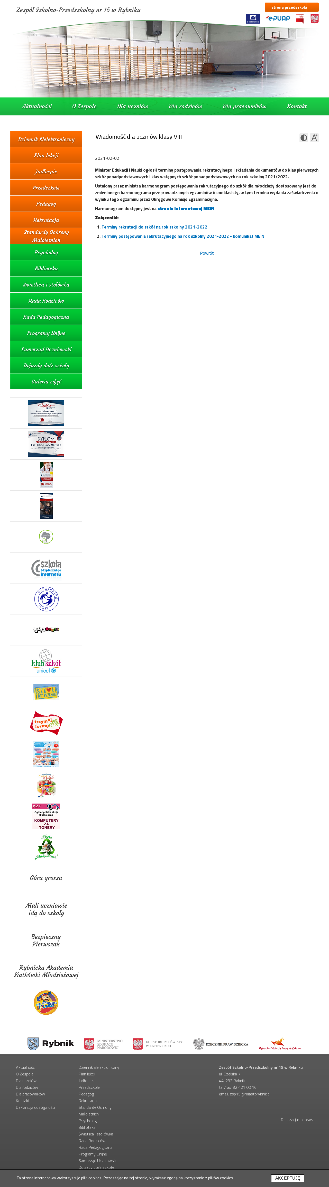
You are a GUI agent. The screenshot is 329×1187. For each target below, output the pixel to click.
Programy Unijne (46, 333)
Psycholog (46, 252)
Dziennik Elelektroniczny (46, 139)
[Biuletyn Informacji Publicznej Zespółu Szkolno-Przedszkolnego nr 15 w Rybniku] (300, 19)
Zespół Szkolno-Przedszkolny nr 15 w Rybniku (78, 10)
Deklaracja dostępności (35, 1107)
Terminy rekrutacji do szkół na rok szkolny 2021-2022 (154, 227)
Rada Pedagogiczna (46, 317)
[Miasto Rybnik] (51, 1044)
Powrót (207, 253)
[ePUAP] (277, 18)
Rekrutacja (46, 220)
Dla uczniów (132, 106)
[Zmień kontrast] (303, 137)
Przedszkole (46, 187)
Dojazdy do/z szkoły (46, 365)
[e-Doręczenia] (253, 19)
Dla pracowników (245, 106)
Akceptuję (287, 1178)
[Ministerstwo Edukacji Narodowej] (103, 1044)
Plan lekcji (46, 155)
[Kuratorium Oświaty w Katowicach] (157, 1044)
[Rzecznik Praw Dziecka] (220, 1044)
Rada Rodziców (46, 301)
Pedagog (46, 204)
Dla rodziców (185, 106)
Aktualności (37, 106)
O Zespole (84, 106)
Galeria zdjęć (46, 381)
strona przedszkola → (291, 7)
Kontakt (297, 106)
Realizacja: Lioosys (297, 1119)
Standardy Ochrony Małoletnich (46, 236)
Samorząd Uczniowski (46, 349)
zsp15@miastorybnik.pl (250, 1094)
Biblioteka (46, 268)
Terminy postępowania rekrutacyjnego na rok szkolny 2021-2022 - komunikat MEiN (183, 236)
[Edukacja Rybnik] (280, 1044)
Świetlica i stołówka (46, 284)
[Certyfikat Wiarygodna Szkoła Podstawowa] (46, 413)
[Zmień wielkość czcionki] (314, 137)
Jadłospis (46, 171)
